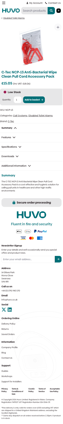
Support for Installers (11, 381)
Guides (4, 371)
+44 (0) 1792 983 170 (10, 290)
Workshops (6, 376)
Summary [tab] (6, 128)
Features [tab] (6, 137)
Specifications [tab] (9, 147)
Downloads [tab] (7, 156)
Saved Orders (8, 334)
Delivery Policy (8, 323)
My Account (35, 3)
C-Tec (11, 121)
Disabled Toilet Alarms (14, 18)
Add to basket (32, 99)
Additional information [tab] (14, 165)
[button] (58, 27)
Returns (5, 329)
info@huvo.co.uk (9, 299)
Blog (3, 352)
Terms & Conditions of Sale (17, 391)
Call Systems (20, 115)
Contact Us (54, 3)
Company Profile (9, 347)
